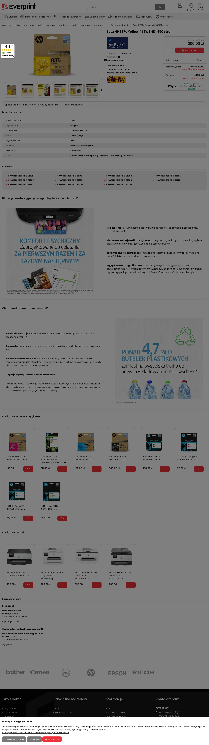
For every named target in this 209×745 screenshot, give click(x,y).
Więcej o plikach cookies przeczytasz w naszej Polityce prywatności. (35, 732)
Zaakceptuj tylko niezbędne (14, 739)
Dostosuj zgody (34, 739)
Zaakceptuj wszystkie (52, 739)
